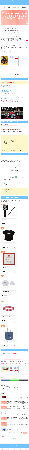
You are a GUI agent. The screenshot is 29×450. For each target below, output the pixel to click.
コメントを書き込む (14, 438)
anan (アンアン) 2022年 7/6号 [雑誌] (13, 56)
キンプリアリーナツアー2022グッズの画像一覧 (14, 74)
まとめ (9, 75)
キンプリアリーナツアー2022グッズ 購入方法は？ (14, 73)
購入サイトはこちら (4, 191)
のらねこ (7, 386)
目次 (13, 69)
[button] (23, 380)
